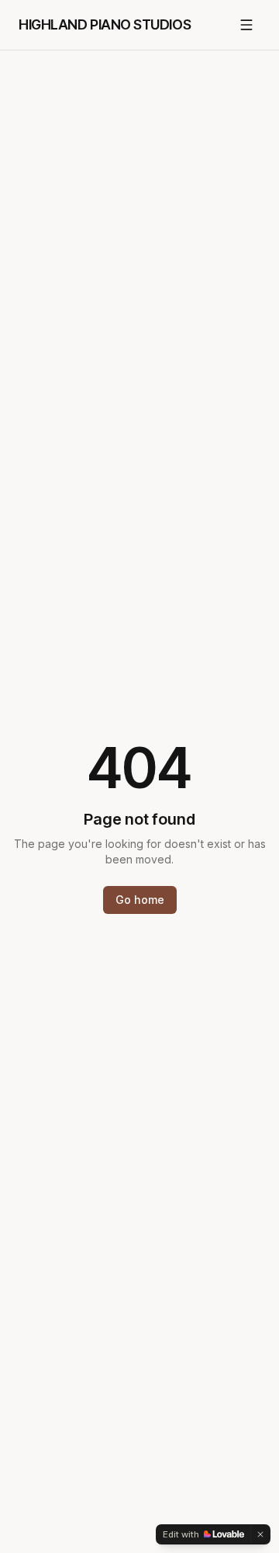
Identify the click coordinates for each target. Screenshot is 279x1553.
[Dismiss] (260, 1534)
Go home (139, 899)
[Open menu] (246, 25)
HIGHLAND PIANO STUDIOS (105, 24)
